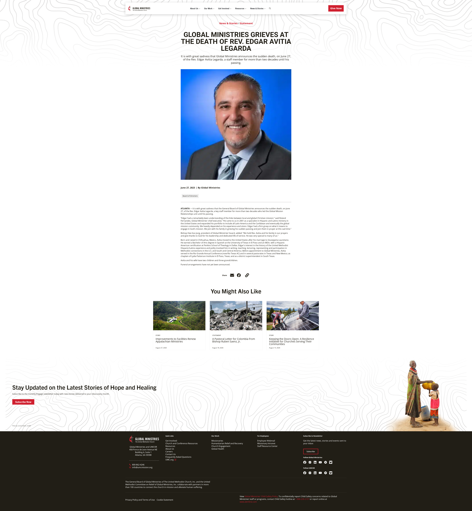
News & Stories (228, 23)
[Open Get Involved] (230, 8)
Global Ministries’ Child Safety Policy (261, 496)
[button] (336, 8)
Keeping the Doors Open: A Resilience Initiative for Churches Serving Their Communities (291, 341)
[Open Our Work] (213, 8)
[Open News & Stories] (265, 8)
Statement (246, 23)
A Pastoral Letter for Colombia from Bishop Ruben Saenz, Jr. (233, 340)
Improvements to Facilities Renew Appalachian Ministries (176, 340)
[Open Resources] (245, 8)
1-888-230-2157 (302, 499)
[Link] (247, 275)
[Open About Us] (199, 8)
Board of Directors (190, 196)
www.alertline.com (248, 501)
